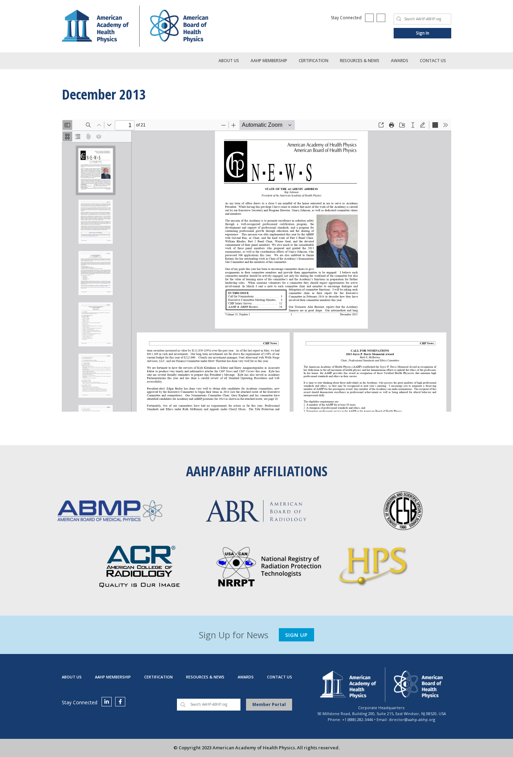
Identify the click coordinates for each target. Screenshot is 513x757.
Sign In (422, 33)
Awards (399, 61)
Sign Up (296, 634)
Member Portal (269, 704)
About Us (228, 61)
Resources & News (359, 61)
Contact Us (433, 61)
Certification (313, 61)
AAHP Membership (269, 61)
